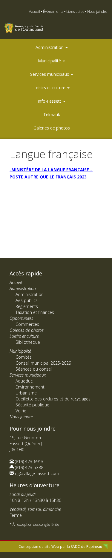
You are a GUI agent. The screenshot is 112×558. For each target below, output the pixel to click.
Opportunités (21, 318)
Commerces (27, 324)
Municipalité (50, 61)
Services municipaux (50, 74)
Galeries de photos (51, 128)
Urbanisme (26, 393)
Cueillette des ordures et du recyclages (53, 399)
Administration (50, 47)
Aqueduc (24, 381)
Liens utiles (75, 11)
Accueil (34, 11)
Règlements (27, 306)
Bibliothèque (28, 342)
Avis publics (27, 300)
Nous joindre (97, 11)
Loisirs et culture (50, 87)
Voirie (21, 411)
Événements (53, 11)
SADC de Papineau (86, 546)
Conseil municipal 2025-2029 (43, 363)
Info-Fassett (50, 101)
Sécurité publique (32, 405)
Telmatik (51, 114)
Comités (24, 357)
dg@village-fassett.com (37, 473)
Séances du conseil (34, 369)
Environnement (30, 387)
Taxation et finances (35, 312)
